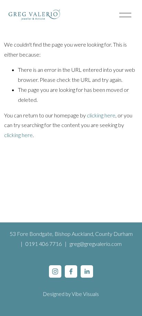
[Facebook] (71, 271)
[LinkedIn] (87, 271)
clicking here (101, 115)
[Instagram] (55, 271)
